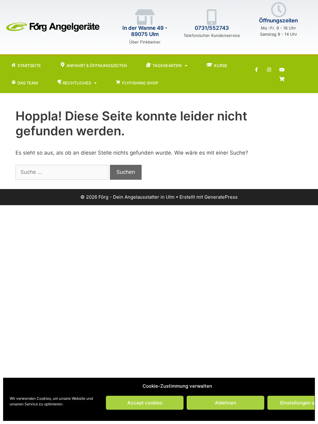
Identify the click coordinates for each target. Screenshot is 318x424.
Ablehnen (225, 403)
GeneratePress (221, 197)
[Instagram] (269, 69)
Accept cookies (144, 403)
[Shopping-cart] (281, 78)
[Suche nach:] (63, 172)
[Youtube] (281, 69)
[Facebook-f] (256, 69)
